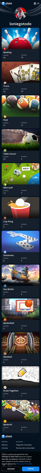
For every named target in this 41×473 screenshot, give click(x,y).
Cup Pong (8, 221)
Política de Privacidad (24, 464)
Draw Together (11, 390)
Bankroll (7, 424)
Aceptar (31, 469)
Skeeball (7, 356)
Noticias (4, 445)
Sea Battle (8, 289)
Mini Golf (8, 187)
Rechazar (11, 469)
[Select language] (35, 3)
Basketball (8, 323)
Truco (6, 86)
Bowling (7, 52)
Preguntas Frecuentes (24, 445)
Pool (5, 119)
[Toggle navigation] (38, 3)
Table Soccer (9, 153)
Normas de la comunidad (25, 448)
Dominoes (8, 255)
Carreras (5, 448)
